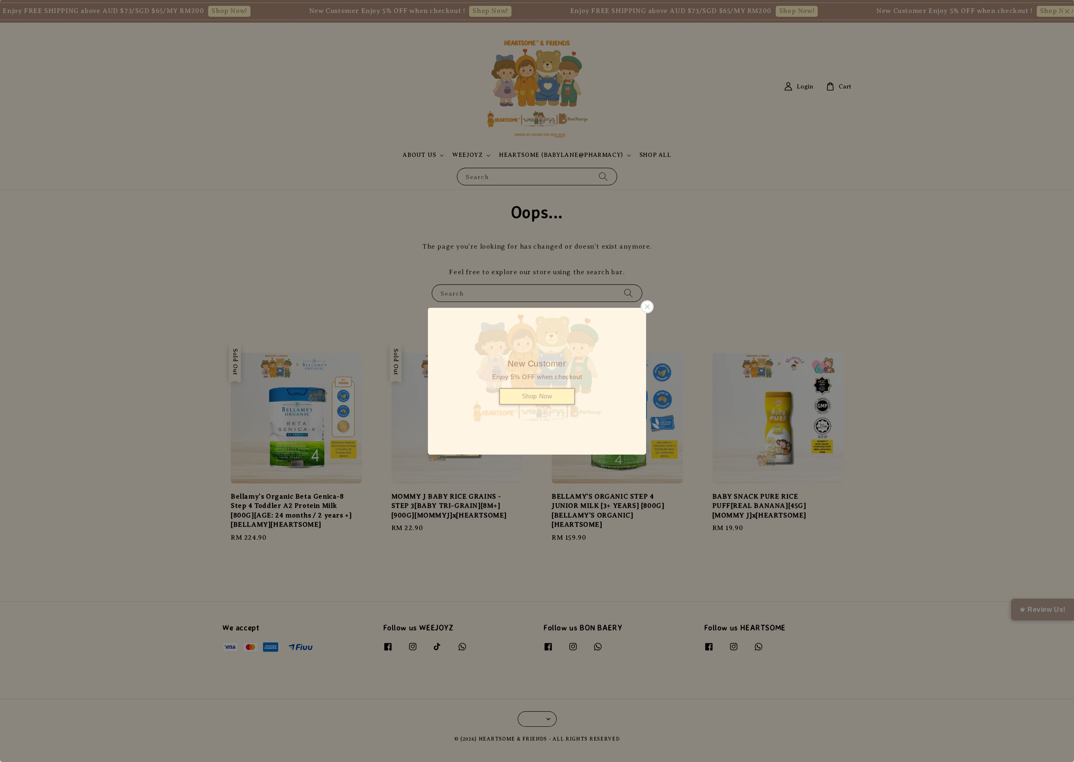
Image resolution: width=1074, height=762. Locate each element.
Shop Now (537, 396)
